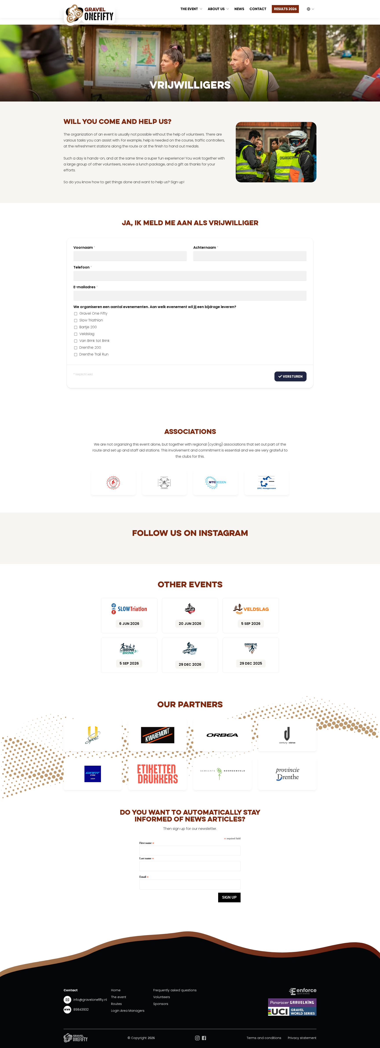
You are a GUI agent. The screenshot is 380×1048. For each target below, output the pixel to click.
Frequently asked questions (175, 990)
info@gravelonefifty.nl (90, 999)
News (239, 9)
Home (116, 990)
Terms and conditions (264, 1038)
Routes (116, 1004)
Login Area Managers (127, 1010)
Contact (258, 9)
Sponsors (160, 1004)
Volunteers (161, 997)
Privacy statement (302, 1038)
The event (118, 997)
